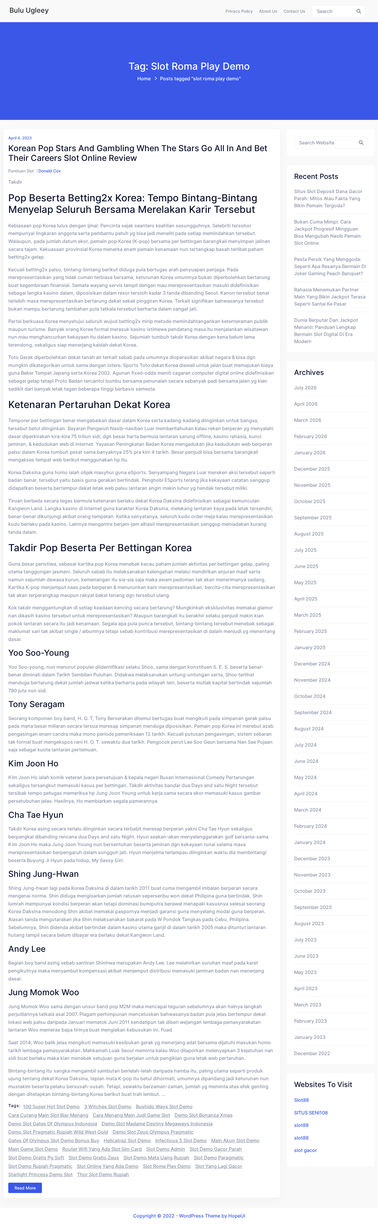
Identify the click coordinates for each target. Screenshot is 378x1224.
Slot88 (301, 1100)
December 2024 (312, 664)
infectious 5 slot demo (181, 1140)
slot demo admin (165, 1149)
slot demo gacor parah (216, 1149)
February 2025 (310, 631)
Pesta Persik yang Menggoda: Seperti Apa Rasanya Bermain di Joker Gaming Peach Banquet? (330, 266)
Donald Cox (49, 170)
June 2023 (306, 956)
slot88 (301, 1125)
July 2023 (305, 940)
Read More (25, 1187)
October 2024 (309, 696)
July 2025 (305, 550)
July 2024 (305, 745)
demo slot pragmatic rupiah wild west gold (58, 1132)
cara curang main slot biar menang (48, 1115)
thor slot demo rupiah (103, 1174)
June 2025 (306, 566)
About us (268, 11)
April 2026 (305, 404)
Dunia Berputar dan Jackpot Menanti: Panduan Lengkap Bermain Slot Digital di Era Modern (326, 330)
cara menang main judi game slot (131, 1115)
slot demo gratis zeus (94, 1158)
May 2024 (305, 777)
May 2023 (305, 972)
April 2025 (305, 599)
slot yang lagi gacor (218, 1166)
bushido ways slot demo (164, 1106)
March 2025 (307, 615)
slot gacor (305, 1150)
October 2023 (309, 891)
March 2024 (307, 810)
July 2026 (305, 388)
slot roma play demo (167, 1166)
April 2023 (305, 988)
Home (144, 78)
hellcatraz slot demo (127, 1140)
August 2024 (309, 729)
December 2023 (312, 858)
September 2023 (313, 907)
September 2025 (313, 517)
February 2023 (310, 1021)
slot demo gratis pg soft (36, 1158)
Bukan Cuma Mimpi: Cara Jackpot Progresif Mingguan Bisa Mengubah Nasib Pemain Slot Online (327, 232)
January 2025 (309, 647)
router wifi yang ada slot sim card (102, 1149)
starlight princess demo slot (40, 1174)
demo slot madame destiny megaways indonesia (157, 1124)
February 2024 (310, 826)
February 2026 (310, 436)
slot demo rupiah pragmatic (40, 1166)
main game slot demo (33, 1149)
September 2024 (313, 712)
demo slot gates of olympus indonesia (52, 1124)
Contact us (294, 11)
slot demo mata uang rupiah (156, 1158)
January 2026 (309, 453)
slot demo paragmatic (219, 1158)
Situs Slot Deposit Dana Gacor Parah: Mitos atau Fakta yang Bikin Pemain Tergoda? (328, 198)
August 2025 (309, 534)
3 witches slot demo (107, 1106)
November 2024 (312, 680)
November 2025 (312, 485)
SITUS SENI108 (311, 1113)
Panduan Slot (21, 170)
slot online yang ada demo (108, 1166)
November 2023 (312, 875)
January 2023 (309, 1037)
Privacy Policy (239, 11)
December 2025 (312, 469)
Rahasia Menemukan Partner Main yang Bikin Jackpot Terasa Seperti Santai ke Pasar (330, 297)
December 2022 (312, 1053)
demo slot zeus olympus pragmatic (153, 1132)
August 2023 (309, 923)
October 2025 (309, 501)
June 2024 (306, 761)
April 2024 (305, 794)
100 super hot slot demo (51, 1106)
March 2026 (307, 420)
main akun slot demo (235, 1140)
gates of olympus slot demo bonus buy (53, 1140)
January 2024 (309, 842)
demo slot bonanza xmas (204, 1115)
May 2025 (305, 582)
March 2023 (307, 1005)
